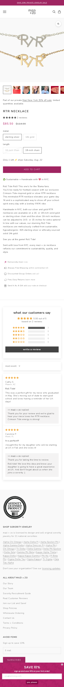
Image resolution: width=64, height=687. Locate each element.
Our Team (8, 588)
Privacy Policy (10, 627)
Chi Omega (8, 548)
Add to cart (32, 169)
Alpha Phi (51, 545)
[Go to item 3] (26, 90)
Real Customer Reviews (15, 598)
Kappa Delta (9, 555)
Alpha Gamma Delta (13, 545)
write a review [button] (32, 349)
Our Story (8, 583)
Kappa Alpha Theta (46, 552)
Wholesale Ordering (13, 613)
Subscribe (14, 660)
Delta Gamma (34, 548)
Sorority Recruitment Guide (17, 593)
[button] (10, 117)
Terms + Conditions (13, 623)
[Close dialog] (62, 664)
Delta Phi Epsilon (52, 548)
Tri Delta (20, 548)
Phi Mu (45, 555)
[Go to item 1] (7, 90)
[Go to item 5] (45, 90)
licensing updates (51, 568)
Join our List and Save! (14, 603)
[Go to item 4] (36, 90)
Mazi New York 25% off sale (37, 100)
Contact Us (8, 618)
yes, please (32, 682)
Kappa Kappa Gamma (29, 555)
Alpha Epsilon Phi (49, 542)
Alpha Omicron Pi (35, 545)
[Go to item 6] (55, 90)
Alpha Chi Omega (12, 542)
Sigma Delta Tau (16, 559)
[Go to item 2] (17, 90)
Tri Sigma (47, 559)
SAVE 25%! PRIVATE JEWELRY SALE (32, 3)
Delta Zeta (9, 552)
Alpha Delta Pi (30, 542)
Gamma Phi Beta (25, 552)
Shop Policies (10, 608)
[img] (12, 377)
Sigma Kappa (34, 559)
